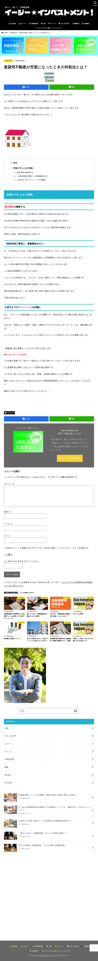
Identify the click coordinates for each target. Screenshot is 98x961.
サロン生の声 (10, 736)
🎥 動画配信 (75, 23)
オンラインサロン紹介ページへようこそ (49, 28)
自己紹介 (8, 783)
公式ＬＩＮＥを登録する (69, 458)
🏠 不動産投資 (33, 23)
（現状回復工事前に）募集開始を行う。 (31, 176)
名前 (7, 512)
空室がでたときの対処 (22, 168)
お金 (6, 728)
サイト (7, 536)
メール (8, 524)
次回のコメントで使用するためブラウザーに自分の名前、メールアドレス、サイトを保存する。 (48, 548)
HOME (5, 32)
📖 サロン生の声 (64, 23)
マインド (8, 751)
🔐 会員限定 (85, 23)
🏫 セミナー (22, 23)
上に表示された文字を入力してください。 (22, 561)
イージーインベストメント (44, 955)
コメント (9, 484)
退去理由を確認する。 (24, 172)
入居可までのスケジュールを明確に (29, 180)
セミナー (8, 744)
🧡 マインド (52, 23)
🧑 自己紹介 (12, 23)
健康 (6, 767)
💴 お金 (43, 23)
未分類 (7, 775)
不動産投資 (13, 32)
